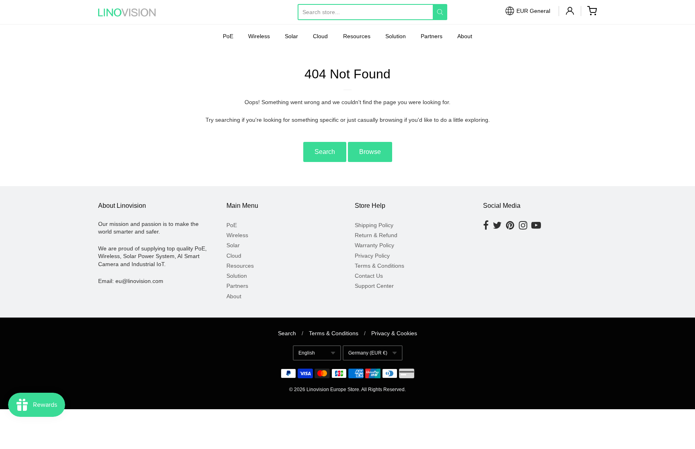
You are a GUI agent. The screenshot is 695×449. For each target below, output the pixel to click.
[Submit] (440, 12)
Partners (431, 36)
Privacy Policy (372, 255)
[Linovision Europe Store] (134, 12)
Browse (370, 151)
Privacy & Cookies (394, 333)
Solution (395, 36)
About (464, 36)
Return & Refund (376, 235)
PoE (228, 36)
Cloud (320, 36)
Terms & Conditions (379, 265)
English (306, 353)
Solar (291, 36)
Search (325, 151)
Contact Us (369, 276)
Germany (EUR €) (367, 353)
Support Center (374, 286)
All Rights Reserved (383, 389)
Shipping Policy (374, 225)
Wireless (259, 36)
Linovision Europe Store (332, 389)
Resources (356, 36)
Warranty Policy (374, 245)
